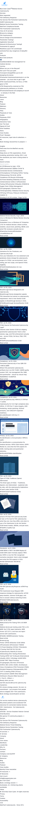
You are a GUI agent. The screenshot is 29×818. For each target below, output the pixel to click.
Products (3, 55)
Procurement (5, 674)
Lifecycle (14, 177)
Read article (4, 235)
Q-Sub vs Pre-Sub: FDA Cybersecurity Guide (13, 517)
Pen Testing (13, 654)
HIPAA (3, 665)
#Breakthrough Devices (11, 303)
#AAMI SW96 (4, 561)
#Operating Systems (6, 231)
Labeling (8, 671)
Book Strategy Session (7, 142)
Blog (1, 102)
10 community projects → (16, 716)
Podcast (2, 104)
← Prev (2, 678)
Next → (11, 678)
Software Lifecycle (7, 676)
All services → (4, 731)
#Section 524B (23, 303)
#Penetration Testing (16, 636)
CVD (1, 803)
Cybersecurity (6, 651)
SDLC (15, 182)
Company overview (6, 754)
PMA (14, 671)
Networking (6, 175)
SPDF (4, 195)
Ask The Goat (4, 124)
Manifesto (3, 743)
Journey (2, 66)
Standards (3, 548)
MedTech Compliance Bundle (9, 26)
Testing (16, 173)
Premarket (15, 645)
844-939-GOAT (5, 780)
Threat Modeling (8, 179)
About (2, 95)
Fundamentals (9, 168)
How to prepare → (21, 142)
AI (15, 649)
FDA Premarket (19, 667)
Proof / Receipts (5, 135)
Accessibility (4, 800)
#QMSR (2, 377)
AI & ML (15, 175)
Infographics (4, 119)
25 (8, 678)
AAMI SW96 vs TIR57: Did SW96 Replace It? (13, 550)
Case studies (4, 767)
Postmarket (12, 184)
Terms (2, 796)
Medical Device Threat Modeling (10, 725)
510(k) (17, 647)
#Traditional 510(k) (14, 491)
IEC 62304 (10, 665)
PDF (13, 754)
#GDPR (7, 453)
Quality (20, 184)
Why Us (2, 747)
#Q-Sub (12, 528)
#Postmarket (8, 340)
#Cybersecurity (14, 600)
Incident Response (7, 669)
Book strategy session (7, 694)
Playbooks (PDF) (5, 117)
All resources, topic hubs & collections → (13, 137)
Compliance (7, 173)
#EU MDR (7, 636)
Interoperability (7, 191)
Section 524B (17, 642)
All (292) (2, 166)
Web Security (19, 676)
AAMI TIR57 (5, 660)
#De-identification (15, 453)
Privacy (11, 193)
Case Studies (4, 133)
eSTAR (11, 649)
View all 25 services (6, 31)
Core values (4, 740)
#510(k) (6, 267)
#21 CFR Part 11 (14, 415)
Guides (2, 115)
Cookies (2, 798)
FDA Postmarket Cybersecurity (10, 29)
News (2, 130)
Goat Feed (5, 128)
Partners (3, 749)
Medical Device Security (8, 215)
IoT (12, 656)
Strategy (15, 658)
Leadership (3, 745)
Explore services (19, 694)
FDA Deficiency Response (8, 17)
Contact (2, 751)
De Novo (14, 662)
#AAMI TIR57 (13, 561)
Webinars (3, 106)
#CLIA (2, 415)
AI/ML (16, 665)
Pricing (5, 193)
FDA (1, 249)
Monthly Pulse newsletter (8, 769)
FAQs (1, 110)
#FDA (2, 267)
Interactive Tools (5, 122)
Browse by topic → (11, 166)
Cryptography (7, 188)
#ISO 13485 (8, 377)
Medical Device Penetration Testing (11, 24)
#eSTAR (6, 600)
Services (2, 13)
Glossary (3, 108)
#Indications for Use (15, 267)
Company (4, 756)
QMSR (13, 674)
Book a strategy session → (8, 783)
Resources (3, 97)
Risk (18, 168)
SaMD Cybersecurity (6, 22)
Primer (3, 642)
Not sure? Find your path (8, 70)
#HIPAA (6, 415)
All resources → (5, 771)
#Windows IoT (8, 233)
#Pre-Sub (7, 528)
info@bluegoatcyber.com (8, 778)
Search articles (5, 162)
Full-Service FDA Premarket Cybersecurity (13, 20)
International (7, 182)
